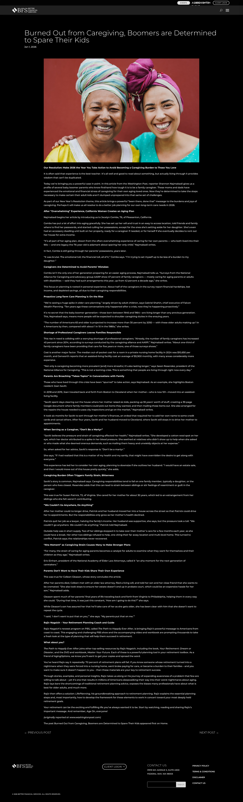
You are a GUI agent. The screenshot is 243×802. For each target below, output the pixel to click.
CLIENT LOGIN (221, 3)
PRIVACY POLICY (200, 766)
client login (113, 766)
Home (163, 723)
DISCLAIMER (198, 777)
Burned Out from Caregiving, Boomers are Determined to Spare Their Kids (97, 723)
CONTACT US (198, 783)
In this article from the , (125, 183)
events (183, 3)
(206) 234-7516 (202, 2)
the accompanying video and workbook (137, 632)
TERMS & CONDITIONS (203, 771)
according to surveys (82, 342)
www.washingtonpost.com (84, 717)
